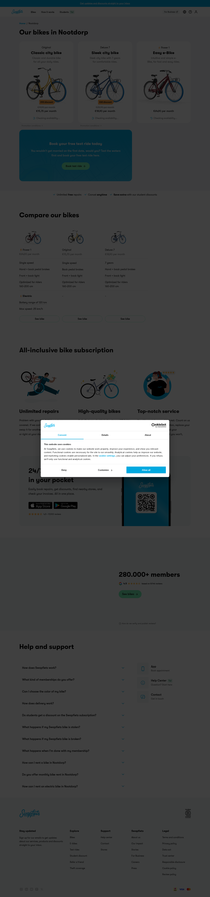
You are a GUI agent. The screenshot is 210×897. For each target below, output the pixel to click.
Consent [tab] (62, 435)
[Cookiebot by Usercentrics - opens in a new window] (153, 425)
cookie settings (107, 455)
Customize (103, 470)
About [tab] (148, 435)
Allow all (146, 470)
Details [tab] (105, 435)
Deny (64, 470)
